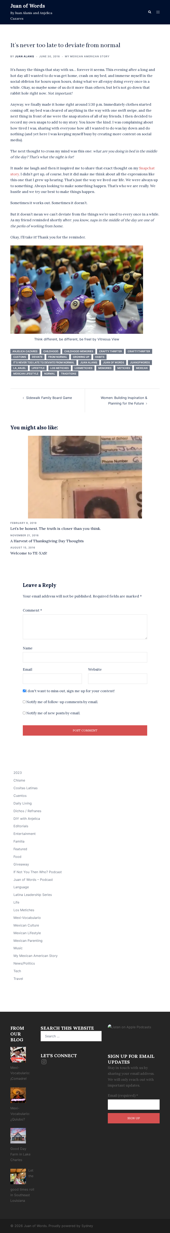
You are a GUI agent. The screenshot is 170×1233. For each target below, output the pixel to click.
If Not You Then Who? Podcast (37, 872)
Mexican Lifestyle (27, 933)
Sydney (87, 1226)
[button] (149, 12)
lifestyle (38, 368)
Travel (18, 979)
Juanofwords (140, 362)
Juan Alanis (24, 56)
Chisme (19, 780)
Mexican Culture (26, 925)
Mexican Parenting (27, 941)
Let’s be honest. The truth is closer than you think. (55, 528)
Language (21, 887)
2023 (17, 773)
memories (105, 368)
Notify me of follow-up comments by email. (62, 702)
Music (18, 948)
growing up (81, 356)
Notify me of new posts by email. (53, 713)
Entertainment (24, 834)
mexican (142, 368)
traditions (68, 373)
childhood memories (78, 351)
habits (99, 356)
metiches (123, 368)
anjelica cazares (25, 351)
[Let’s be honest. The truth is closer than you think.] (85, 477)
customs (19, 356)
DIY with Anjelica (26, 818)
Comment (32, 610)
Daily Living (22, 803)
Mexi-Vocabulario (27, 918)
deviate (37, 356)
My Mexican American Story (87, 56)
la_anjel (19, 368)
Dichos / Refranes (27, 811)
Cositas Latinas (25, 788)
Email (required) (123, 1095)
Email (27, 669)
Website (95, 669)
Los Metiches (59, 368)
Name (28, 648)
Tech (17, 971)
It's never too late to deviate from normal (43, 362)
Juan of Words (27, 6)
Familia (18, 841)
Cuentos (20, 796)
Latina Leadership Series (32, 895)
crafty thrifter (110, 351)
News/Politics (24, 963)
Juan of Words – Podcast (33, 879)
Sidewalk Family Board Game (49, 398)
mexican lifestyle (25, 373)
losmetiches (83, 368)
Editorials (20, 826)
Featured (20, 849)
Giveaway (21, 864)
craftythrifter (139, 351)
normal (49, 373)
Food (17, 857)
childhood (50, 351)
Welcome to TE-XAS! (28, 553)
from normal (57, 356)
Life (16, 902)
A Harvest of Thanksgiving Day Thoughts (47, 541)
